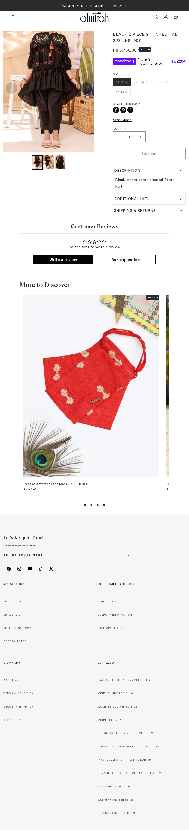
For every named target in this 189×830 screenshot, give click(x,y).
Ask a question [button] (126, 259)
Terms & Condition (18, 693)
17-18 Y (123, 93)
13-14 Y (143, 82)
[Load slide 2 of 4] (91, 505)
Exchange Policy (111, 628)
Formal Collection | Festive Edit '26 (126, 733)
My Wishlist (12, 614)
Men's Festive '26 (111, 720)
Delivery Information (115, 614)
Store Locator (15, 720)
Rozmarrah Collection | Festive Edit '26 (130, 773)
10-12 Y (123, 82)
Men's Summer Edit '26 (115, 693)
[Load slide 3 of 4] (97, 505)
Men (80, 6)
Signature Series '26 (114, 786)
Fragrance (118, 6)
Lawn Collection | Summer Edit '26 (125, 680)
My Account (13, 601)
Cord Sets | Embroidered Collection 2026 (131, 746)
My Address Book (17, 628)
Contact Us (107, 601)
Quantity (121, 128)
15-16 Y (163, 82)
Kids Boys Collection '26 (117, 813)
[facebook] (116, 110)
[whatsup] (123, 110)
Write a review (63, 259)
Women (68, 6)
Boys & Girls (96, 6)
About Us (10, 680)
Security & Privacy (18, 706)
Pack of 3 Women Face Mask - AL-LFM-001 (56, 484)
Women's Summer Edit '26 (117, 706)
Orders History (15, 641)
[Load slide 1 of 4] (85, 505)
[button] (13, 17)
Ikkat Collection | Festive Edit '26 (125, 759)
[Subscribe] (127, 555)
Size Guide (122, 119)
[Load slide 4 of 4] (104, 505)
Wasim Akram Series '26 (115, 799)
